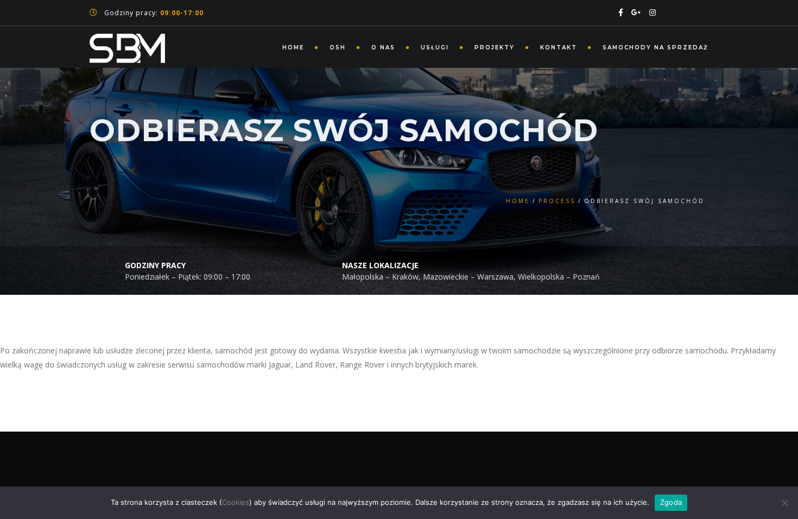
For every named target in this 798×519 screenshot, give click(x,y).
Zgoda (671, 502)
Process (557, 201)
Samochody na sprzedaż (655, 47)
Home (293, 47)
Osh (338, 47)
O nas (383, 47)
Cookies (235, 502)
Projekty (494, 47)
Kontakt (558, 47)
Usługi (435, 47)
